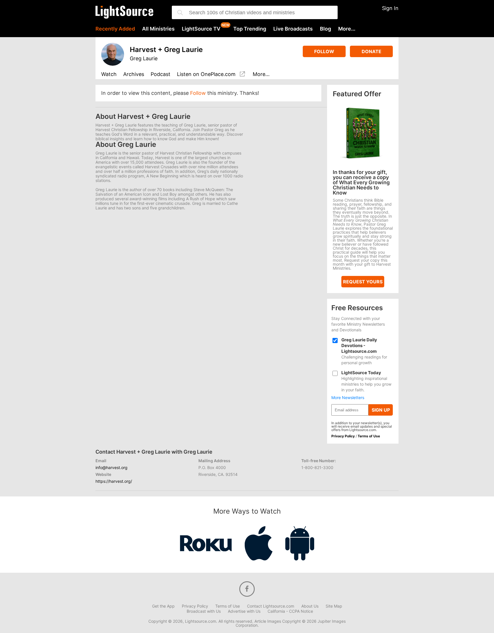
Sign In (390, 8)
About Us (309, 606)
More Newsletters (347, 398)
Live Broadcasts (293, 28)
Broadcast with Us (204, 611)
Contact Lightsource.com (270, 606)
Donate (371, 51)
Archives (133, 74)
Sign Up (381, 410)
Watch (109, 74)
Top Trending (249, 28)
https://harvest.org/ (113, 481)
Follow (324, 51)
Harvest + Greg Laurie (166, 49)
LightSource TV (201, 28)
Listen (206, 74)
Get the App (163, 606)
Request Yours (363, 282)
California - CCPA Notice (290, 611)
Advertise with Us (244, 611)
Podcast (160, 74)
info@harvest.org (111, 467)
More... (346, 28)
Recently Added (115, 28)
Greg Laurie (144, 58)
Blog (325, 28)
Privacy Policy (343, 436)
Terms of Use (369, 436)
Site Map (334, 606)
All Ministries (158, 28)
